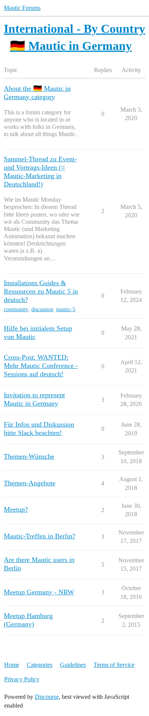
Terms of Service (114, 664)
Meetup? (16, 509)
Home (11, 664)
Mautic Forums (22, 8)
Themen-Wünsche (29, 456)
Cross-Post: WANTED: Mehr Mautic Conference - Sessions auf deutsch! (41, 365)
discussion (42, 309)
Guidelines (73, 664)
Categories (39, 664)
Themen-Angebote (29, 483)
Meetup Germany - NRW (39, 592)
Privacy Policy (21, 679)
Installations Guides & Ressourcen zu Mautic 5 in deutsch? (41, 291)
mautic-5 (65, 309)
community (16, 309)
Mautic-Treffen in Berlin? (39, 536)
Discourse (47, 697)
